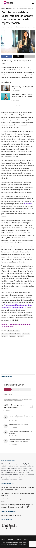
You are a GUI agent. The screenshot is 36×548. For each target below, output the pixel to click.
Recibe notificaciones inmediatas (11, 515)
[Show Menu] (33, 3)
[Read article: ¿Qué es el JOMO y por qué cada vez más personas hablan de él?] (5, 88)
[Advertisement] (18, 353)
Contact (26, 539)
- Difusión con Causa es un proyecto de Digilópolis (19, 542)
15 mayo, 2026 (15, 100)
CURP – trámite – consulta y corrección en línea (14, 406)
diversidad (26, 333)
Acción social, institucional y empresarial (23, 8)
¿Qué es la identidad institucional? (18, 424)
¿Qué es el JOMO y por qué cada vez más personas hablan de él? (22, 87)
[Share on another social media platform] (29, 56)
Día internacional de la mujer (11, 333)
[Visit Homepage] (8, 3)
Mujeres (20, 336)
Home (3, 8)
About (3, 539)
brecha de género (13, 330)
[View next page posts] (19, 106)
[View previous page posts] (16, 106)
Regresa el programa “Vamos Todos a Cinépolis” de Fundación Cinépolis (19, 440)
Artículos (8, 8)
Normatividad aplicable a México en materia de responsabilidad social (21, 417)
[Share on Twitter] (18, 56)
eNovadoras (28, 204)
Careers (19, 539)
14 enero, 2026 (5, 27)
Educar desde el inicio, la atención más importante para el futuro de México (22, 96)
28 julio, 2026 (15, 90)
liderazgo (12, 336)
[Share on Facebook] (6, 56)
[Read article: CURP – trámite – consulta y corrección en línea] (19, 391)
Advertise (10, 539)
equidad (4, 336)
